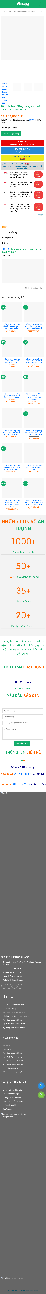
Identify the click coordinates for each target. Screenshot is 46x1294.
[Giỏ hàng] (39, 4)
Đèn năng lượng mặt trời (12, 1072)
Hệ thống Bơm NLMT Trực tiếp (15, 1023)
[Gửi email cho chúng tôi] (14, 986)
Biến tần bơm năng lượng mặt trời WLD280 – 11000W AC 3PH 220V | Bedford (12, 503)
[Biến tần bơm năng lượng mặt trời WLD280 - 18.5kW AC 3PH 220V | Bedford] (34, 381)
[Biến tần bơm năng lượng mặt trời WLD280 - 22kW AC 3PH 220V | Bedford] (12, 453)
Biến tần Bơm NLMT (11, 1068)
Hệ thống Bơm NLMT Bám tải (15, 1027)
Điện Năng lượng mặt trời (13, 1060)
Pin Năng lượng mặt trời (12, 1020)
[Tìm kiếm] (43, 4)
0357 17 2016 (22, 784)
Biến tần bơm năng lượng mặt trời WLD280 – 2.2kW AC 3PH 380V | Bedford (11, 396)
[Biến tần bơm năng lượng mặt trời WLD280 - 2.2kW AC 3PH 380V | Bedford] (12, 381)
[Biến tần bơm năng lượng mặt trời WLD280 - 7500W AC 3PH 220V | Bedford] (34, 488)
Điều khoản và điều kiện (12, 1090)
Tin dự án (6, 1045)
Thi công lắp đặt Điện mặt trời (15, 1012)
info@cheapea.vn (15, 976)
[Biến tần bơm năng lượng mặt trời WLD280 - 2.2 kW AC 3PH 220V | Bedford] (34, 418)
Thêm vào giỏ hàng (11, 133)
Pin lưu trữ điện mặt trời (13, 1057)
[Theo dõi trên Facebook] (3, 986)
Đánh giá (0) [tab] (7, 237)
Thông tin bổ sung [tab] (9, 232)
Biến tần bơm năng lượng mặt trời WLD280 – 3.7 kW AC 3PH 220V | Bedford (11, 433)
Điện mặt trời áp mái (11, 1008)
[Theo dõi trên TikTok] (9, 986)
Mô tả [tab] (4, 227)
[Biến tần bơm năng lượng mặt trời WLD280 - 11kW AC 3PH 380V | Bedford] (34, 347)
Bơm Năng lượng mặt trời (13, 1064)
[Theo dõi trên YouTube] (19, 986)
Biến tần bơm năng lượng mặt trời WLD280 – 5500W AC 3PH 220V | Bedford (12, 361)
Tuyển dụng (7, 1109)
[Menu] (3, 3)
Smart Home (8, 1049)
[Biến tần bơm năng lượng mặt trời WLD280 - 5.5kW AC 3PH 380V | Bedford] (12, 312)
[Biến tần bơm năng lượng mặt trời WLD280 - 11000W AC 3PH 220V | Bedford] (12, 488)
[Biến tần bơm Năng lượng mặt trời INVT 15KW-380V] (34, 453)
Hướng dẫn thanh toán (12, 1097)
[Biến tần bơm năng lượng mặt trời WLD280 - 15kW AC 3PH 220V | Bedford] (34, 312)
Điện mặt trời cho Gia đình (13, 1004)
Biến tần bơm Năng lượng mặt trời (28, 11)
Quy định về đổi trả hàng (13, 1101)
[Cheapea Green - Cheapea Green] (23, 4)
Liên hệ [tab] (5, 243)
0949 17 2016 (22, 773)
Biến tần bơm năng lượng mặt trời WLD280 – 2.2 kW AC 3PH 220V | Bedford (34, 433)
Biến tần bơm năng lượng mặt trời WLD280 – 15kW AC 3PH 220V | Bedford (33, 326)
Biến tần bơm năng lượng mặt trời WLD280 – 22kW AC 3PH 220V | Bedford (11, 467)
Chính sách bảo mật (11, 1093)
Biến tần (7, 11)
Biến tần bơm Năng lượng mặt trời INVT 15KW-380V (34, 467)
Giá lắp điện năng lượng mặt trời (16, 1016)
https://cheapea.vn (18, 980)
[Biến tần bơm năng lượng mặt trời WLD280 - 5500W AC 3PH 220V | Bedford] (12, 347)
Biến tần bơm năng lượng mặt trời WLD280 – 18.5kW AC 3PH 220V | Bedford (34, 397)
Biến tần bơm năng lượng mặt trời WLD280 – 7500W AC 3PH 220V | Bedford (34, 502)
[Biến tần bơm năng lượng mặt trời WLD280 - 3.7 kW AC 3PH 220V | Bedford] (12, 418)
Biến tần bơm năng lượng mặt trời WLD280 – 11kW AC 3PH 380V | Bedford (33, 361)
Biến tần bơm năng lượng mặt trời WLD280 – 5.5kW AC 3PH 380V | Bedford (11, 326)
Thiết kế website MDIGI (28, 1290)
